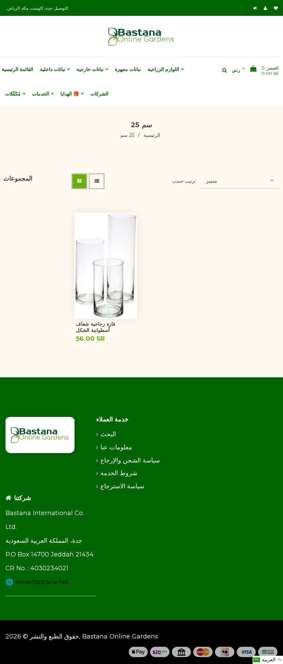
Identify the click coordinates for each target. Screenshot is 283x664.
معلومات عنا (116, 447)
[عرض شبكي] (79, 181)
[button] (268, 660)
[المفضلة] (276, 8)
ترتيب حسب (184, 181)
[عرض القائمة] (97, 181)
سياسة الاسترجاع (122, 486)
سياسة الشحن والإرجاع (130, 460)
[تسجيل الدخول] (256, 8)
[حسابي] (267, 8)
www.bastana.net (42, 582)
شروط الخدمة (118, 473)
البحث (108, 434)
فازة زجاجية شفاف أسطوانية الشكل (95, 327)
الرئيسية (152, 135)
